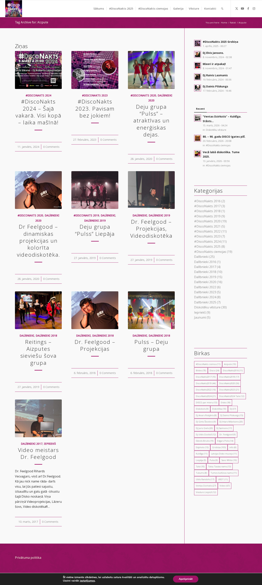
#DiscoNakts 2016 (207, 201)
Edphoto (202, 447)
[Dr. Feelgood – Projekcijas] (94, 310)
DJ (233, 408)
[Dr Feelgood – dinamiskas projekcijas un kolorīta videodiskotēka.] (38, 190)
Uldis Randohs (205, 479)
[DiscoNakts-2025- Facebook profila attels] (13, 8)
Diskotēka (219, 408)
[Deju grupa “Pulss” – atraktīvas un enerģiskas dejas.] (151, 70)
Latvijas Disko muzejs (224, 453)
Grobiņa (219, 447)
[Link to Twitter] (237, 8)
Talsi (200, 466)
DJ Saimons (224, 428)
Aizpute (230, 364)
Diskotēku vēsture (216, 129)
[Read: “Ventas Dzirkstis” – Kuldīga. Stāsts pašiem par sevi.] (197, 118)
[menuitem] (98, 8)
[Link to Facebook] (248, 8)
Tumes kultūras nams (224, 472)
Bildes (201, 370)
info (232, 447)
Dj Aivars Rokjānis (206, 415)
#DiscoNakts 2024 (38, 95)
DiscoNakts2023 (229, 389)
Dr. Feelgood (227, 434)
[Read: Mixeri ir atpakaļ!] (197, 65)
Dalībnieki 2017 (31, 443)
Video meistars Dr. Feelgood (38, 453)
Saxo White (229, 460)
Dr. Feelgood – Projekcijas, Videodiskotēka (151, 228)
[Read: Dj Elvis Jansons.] (197, 54)
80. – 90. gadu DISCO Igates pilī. (224, 136)
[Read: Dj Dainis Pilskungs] (197, 88)
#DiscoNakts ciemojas (218, 145)
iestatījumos (87, 581)
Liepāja (201, 460)
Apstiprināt (186, 579)
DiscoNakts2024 (206, 396)
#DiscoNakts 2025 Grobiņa (220, 42)
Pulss (214, 460)
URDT (223, 479)
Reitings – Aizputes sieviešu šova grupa (38, 352)
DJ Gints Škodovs (206, 421)
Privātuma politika (28, 557)
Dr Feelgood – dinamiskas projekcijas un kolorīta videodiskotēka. (38, 240)
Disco (214, 370)
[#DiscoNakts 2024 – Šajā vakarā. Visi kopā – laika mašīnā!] (38, 70)
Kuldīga (201, 453)
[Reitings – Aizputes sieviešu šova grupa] (38, 310)
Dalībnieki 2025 (205, 302)
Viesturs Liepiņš (206, 492)
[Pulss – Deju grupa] (151, 310)
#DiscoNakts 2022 (207, 231)
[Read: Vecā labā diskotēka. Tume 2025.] (197, 153)
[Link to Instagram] (254, 8)
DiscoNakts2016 (233, 370)
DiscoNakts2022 (206, 389)
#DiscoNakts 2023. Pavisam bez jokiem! (95, 108)
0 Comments (51, 147)
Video (225, 485)
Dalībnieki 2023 (205, 292)
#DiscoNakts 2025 (207, 246)
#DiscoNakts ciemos (208, 364)
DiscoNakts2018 (229, 376)
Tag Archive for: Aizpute (31, 22)
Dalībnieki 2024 (205, 297)
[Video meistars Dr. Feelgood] (38, 418)
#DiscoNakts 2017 (207, 206)
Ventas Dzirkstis (206, 485)
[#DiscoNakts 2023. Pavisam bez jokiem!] (94, 70)
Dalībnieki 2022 (205, 287)
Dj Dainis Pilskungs (215, 86)
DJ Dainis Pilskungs (231, 415)
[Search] (222, 8)
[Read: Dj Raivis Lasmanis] (197, 76)
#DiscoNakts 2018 (207, 211)
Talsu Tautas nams (219, 466)
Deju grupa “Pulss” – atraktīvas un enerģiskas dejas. (151, 120)
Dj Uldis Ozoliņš (206, 434)
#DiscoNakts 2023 (95, 95)
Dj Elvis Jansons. (213, 53)
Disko (225, 402)
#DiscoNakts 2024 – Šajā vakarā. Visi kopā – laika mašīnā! (38, 112)
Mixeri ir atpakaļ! (214, 64)
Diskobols (202, 408)
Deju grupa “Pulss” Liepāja (95, 230)
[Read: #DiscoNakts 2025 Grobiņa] (197, 43)
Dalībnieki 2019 (95, 220)
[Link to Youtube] (242, 8)
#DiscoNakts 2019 (86, 215)
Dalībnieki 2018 (46, 335)
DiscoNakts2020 (229, 383)
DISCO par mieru (206, 402)
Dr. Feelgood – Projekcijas (95, 345)
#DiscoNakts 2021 (207, 226)
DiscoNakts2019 (206, 383)
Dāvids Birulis (204, 440)
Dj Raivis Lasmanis (215, 75)
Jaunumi (200, 317)
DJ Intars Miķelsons (231, 421)
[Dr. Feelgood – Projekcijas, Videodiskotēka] (151, 190)
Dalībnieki (108, 215)
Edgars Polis (225, 440)
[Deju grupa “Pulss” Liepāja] (94, 190)
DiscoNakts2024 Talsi (231, 396)
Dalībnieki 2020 (205, 282)
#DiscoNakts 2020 (143, 95)
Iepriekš (50, 443)
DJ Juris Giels (204, 428)
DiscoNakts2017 (206, 376)
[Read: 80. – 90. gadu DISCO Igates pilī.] (197, 138)
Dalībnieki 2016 (205, 262)
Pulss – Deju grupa (151, 345)
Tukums (201, 472)
